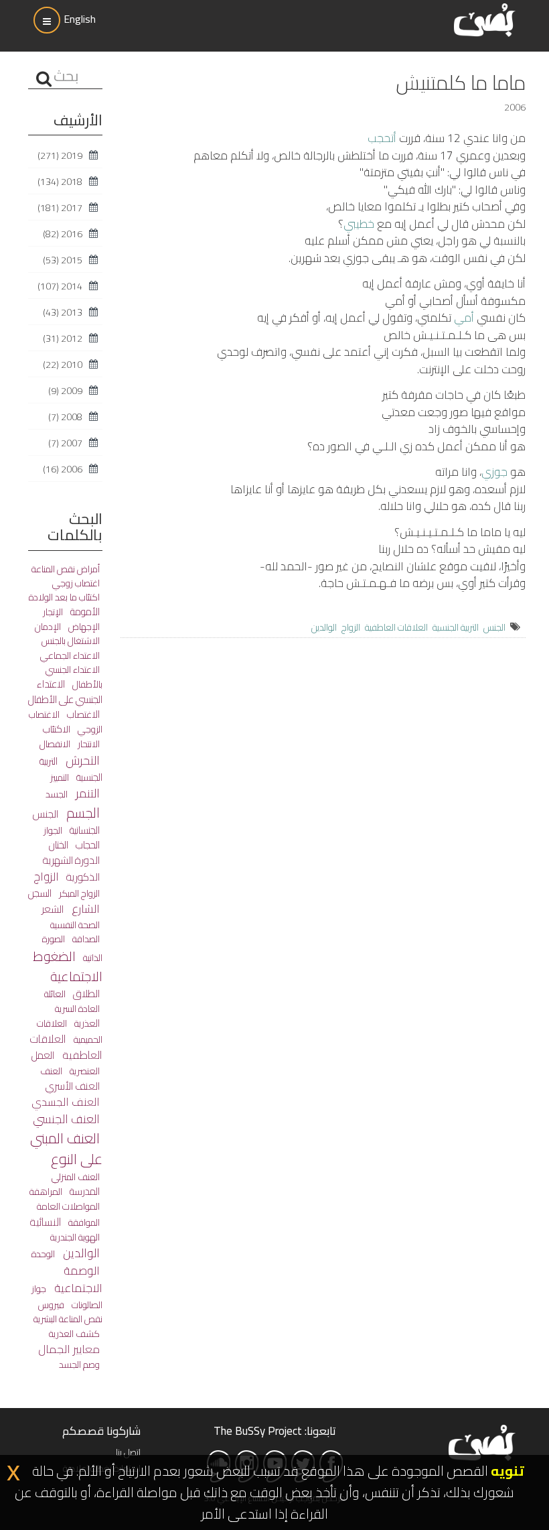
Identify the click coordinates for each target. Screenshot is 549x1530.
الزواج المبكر (78, 893)
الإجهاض (83, 626)
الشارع (84, 908)
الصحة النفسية (75, 924)
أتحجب (382, 138)
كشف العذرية (74, 1333)
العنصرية (84, 1071)
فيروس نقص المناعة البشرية (67, 1312)
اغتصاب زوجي (76, 583)
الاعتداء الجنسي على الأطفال (65, 691)
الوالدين (324, 627)
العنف (51, 1071)
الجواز (53, 830)
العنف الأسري (73, 1086)
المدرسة (84, 1191)
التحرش (81, 760)
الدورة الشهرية (71, 860)
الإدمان (48, 626)
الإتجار (53, 612)
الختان (58, 844)
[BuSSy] (485, 18)
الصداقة (85, 939)
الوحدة (43, 1254)
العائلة (55, 993)
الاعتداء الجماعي (70, 655)
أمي (464, 317)
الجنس (494, 627)
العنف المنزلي (76, 1177)
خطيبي (358, 224)
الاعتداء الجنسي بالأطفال (74, 677)
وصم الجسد (79, 1364)
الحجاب (87, 845)
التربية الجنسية (456, 627)
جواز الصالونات (66, 1296)
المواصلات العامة (68, 1206)
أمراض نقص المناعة (65, 569)
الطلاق (85, 993)
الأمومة (84, 611)
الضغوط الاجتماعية (67, 966)
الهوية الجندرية (75, 1237)
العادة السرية (77, 1008)
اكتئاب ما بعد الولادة (64, 597)
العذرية (86, 1023)
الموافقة (83, 1222)
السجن (40, 893)
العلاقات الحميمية (69, 1031)
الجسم (82, 812)
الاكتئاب (56, 729)
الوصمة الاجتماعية (77, 1279)
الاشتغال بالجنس (71, 640)
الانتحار (88, 744)
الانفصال (55, 744)
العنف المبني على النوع (66, 1149)
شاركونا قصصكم (101, 1431)
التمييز (59, 777)
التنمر (86, 793)
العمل (42, 1055)
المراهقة (45, 1191)
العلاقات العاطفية (396, 627)
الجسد (57, 794)
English (80, 19)
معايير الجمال (69, 1349)
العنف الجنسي (66, 1119)
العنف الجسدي (65, 1102)
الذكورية (82, 877)
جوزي (494, 472)
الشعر (53, 909)
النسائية (45, 1222)
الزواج (350, 627)
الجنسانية (84, 830)
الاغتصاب (82, 714)
